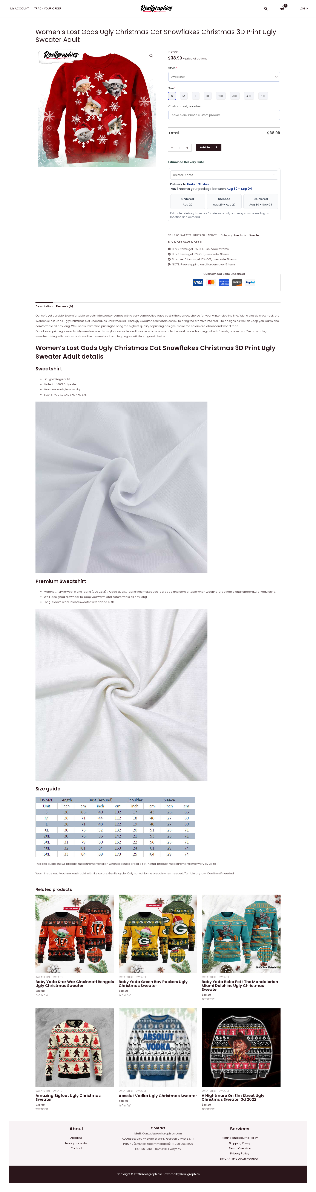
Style (172, 68)
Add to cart (208, 147)
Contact (76, 1148)
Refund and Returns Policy (240, 1138)
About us (76, 1138)
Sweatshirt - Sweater (246, 235)
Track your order (76, 1143)
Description (44, 306)
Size (172, 88)
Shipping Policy (239, 1143)
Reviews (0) (64, 306)
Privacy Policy (239, 1153)
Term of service (240, 1148)
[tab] (44, 306)
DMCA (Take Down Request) (239, 1159)
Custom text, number (184, 106)
